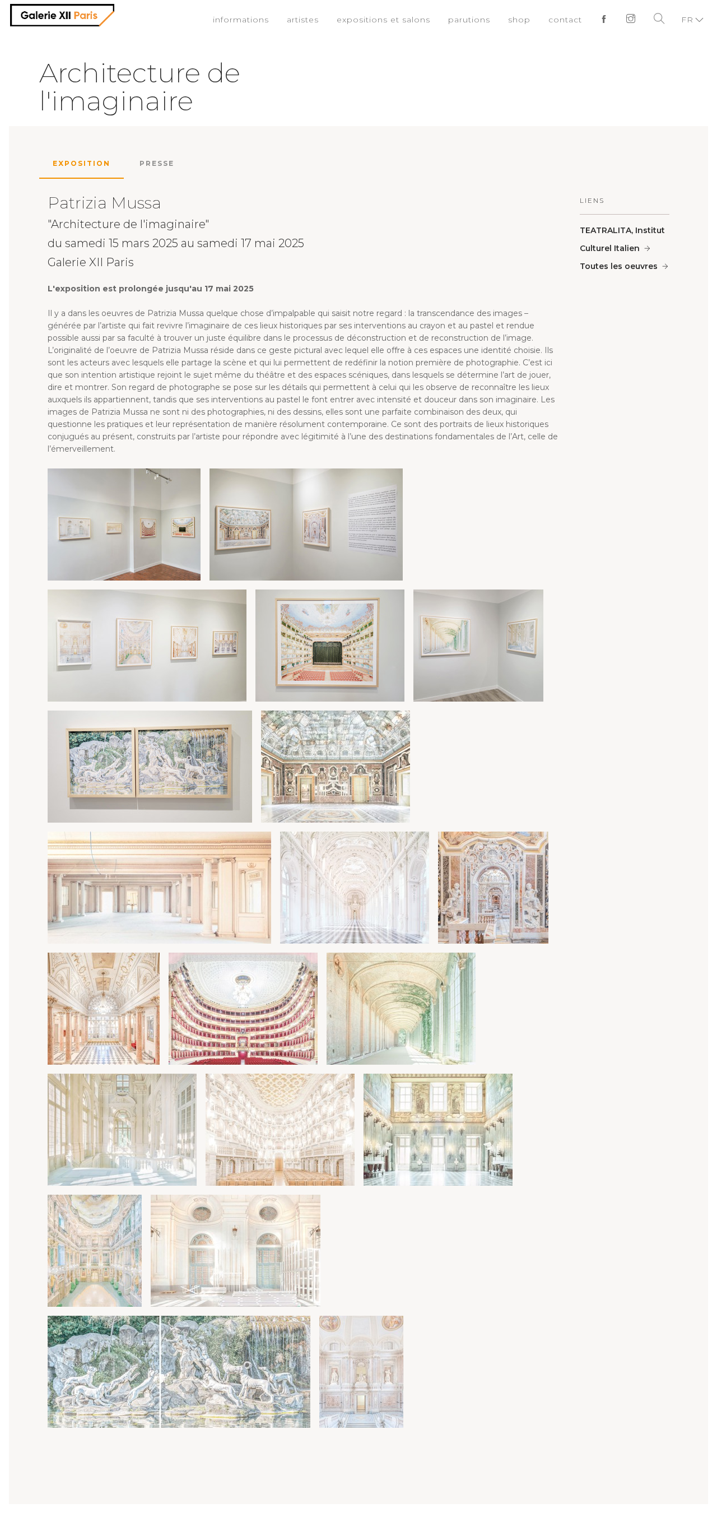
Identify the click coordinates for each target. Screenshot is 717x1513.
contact (568, 19)
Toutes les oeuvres (619, 266)
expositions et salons (397, 19)
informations (264, 19)
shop (524, 19)
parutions (477, 19)
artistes (322, 19)
